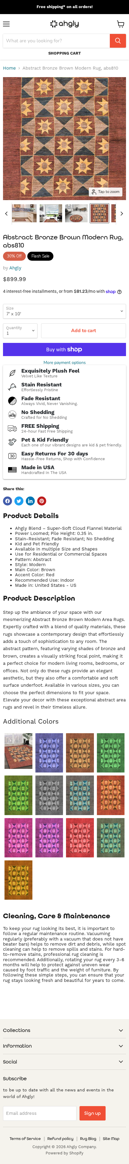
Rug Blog (88, 1138)
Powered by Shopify (64, 1153)
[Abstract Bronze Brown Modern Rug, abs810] (18, 751)
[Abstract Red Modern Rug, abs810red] (79, 838)
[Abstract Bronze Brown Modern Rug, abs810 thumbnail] (99, 213)
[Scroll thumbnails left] (7, 213)
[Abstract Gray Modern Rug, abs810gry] (49, 795)
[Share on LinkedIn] (30, 501)
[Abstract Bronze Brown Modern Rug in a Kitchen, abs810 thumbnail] (20, 213)
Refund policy (60, 1138)
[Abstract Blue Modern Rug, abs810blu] (49, 753)
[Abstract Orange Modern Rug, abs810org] (110, 795)
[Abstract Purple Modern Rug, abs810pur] (49, 838)
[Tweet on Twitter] (18, 501)
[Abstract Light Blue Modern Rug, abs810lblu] (79, 795)
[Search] (118, 41)
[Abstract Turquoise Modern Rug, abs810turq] (110, 838)
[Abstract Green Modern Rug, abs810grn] (18, 795)
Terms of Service (25, 1138)
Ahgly (15, 268)
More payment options (65, 362)
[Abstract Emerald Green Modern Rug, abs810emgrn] (110, 753)
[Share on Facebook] (7, 501)
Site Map (111, 1138)
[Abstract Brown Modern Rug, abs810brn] (79, 753)
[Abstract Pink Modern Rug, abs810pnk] (18, 838)
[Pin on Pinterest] (41, 501)
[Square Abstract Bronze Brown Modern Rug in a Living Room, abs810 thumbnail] (51, 213)
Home (9, 68)
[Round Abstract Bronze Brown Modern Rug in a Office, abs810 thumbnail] (76, 213)
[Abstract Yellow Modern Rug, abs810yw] (18, 880)
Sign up (92, 1113)
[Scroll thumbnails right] (120, 213)
